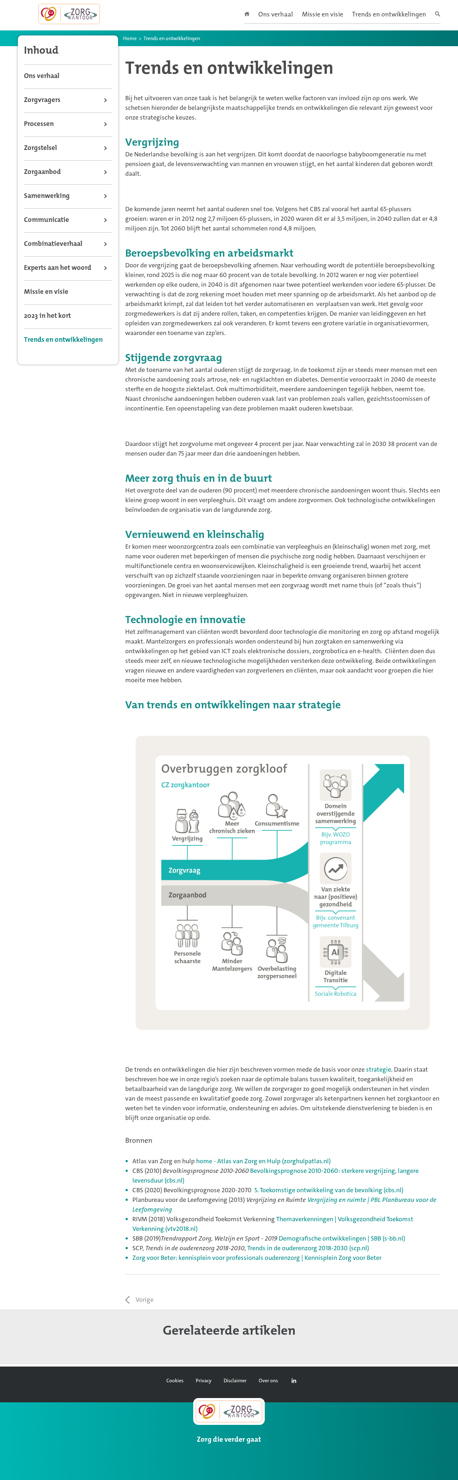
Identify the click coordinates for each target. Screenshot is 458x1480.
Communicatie (46, 220)
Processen (39, 124)
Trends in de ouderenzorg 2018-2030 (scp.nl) (308, 1248)
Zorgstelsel (40, 148)
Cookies (175, 1380)
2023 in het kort (47, 316)
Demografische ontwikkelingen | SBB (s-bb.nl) (342, 1238)
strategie (378, 1069)
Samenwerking (47, 196)
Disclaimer (235, 1380)
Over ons (268, 1380)
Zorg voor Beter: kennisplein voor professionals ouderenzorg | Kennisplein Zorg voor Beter (256, 1257)
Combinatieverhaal (53, 244)
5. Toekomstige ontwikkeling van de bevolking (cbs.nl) (328, 1190)
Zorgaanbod (42, 172)
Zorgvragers (42, 100)
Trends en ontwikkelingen (389, 15)
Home (130, 39)
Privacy (203, 1380)
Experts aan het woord (57, 268)
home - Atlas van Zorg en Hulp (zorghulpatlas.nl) (263, 1161)
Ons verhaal (275, 15)
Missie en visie (322, 15)
